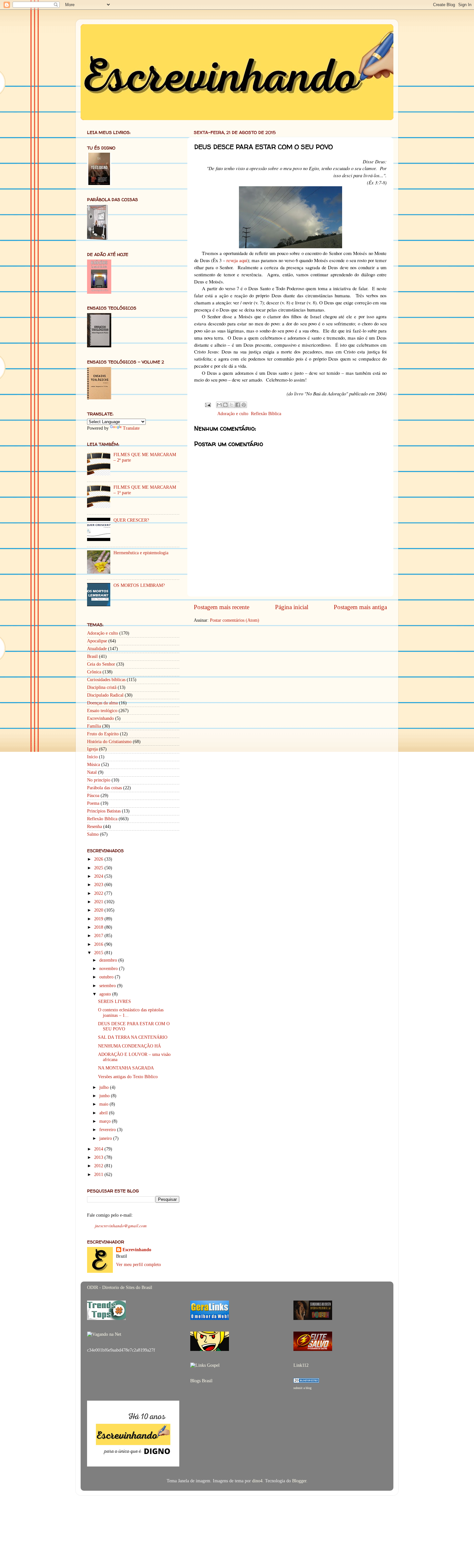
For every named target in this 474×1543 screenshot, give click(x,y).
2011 (99, 1174)
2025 (99, 867)
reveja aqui (236, 260)
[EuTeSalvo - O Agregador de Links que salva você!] (312, 1349)
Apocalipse (97, 641)
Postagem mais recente (221, 607)
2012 (99, 1165)
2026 (99, 859)
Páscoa (93, 795)
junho (105, 1095)
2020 (99, 910)
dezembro (108, 960)
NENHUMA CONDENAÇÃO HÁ (129, 1046)
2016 (99, 944)
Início (92, 756)
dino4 (257, 1480)
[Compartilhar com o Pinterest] (244, 405)
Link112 (301, 1365)
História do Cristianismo (109, 741)
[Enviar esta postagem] (207, 404)
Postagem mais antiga (360, 607)
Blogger (299, 1480)
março (105, 1121)
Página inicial (291, 607)
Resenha (94, 826)
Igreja (92, 749)
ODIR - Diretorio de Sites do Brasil (119, 1287)
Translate (131, 428)
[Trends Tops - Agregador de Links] (106, 1318)
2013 (99, 1157)
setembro (108, 985)
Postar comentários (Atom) (234, 620)
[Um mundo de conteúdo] (209, 1349)
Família (94, 726)
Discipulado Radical (105, 695)
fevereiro (108, 1129)
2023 (99, 884)
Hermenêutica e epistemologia (141, 552)
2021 (99, 901)
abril (104, 1112)
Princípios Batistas (104, 811)
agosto (105, 994)
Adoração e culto (232, 413)
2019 (99, 918)
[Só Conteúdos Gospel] (312, 1318)
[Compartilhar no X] (231, 405)
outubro (107, 977)
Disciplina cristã (101, 687)
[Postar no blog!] (225, 405)
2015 (99, 952)
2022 (99, 893)
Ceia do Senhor (101, 664)
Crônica (94, 671)
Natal (92, 772)
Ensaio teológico (102, 710)
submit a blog (302, 1388)
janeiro (106, 1138)
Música (93, 764)
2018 (99, 927)
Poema (93, 803)
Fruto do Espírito (103, 733)
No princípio (98, 780)
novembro (109, 968)
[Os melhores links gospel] (205, 1365)
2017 (99, 935)
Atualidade (97, 648)
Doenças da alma (102, 702)
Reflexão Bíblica (266, 413)
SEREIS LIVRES (114, 1001)
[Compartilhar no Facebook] (237, 405)
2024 (99, 876)
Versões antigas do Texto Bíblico (128, 1076)
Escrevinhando (100, 718)
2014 (99, 1149)
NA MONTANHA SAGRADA (126, 1068)
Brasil (92, 656)
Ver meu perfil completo (138, 1264)
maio (104, 1104)
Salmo (93, 834)
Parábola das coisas (104, 787)
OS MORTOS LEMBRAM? (139, 585)
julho (104, 1087)
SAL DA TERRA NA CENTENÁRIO (132, 1037)
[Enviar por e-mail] (219, 405)
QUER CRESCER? (131, 520)
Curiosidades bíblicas (106, 679)
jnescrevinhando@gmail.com (121, 1226)
